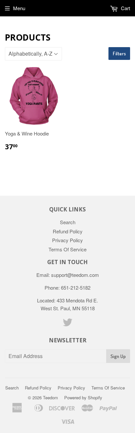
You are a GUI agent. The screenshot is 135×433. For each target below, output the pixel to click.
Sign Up (118, 356)
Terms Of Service (67, 249)
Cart (125, 8)
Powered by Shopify (83, 397)
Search (67, 222)
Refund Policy (68, 231)
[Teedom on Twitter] (67, 324)
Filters (119, 53)
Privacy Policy (67, 240)
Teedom (50, 397)
